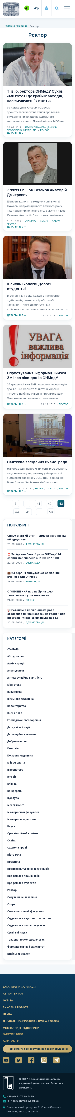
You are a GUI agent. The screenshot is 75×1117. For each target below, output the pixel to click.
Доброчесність (17, 741)
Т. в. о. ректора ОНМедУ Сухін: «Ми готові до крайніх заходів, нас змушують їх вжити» (35, 96)
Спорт (11, 904)
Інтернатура (15, 769)
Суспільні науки (17, 932)
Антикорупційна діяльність (24, 677)
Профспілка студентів (21, 130)
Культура (31, 221)
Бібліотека (14, 684)
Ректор (44, 130)
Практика (13, 861)
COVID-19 (12, 649)
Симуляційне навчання (22, 897)
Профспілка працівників (41, 127)
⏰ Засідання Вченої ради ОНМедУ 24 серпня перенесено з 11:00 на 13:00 (34, 556)
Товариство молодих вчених (25, 939)
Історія (12, 776)
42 (50, 504)
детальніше (15, 133)
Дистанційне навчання (21, 734)
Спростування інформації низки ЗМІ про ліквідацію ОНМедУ (36, 375)
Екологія (13, 748)
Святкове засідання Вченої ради (37, 462)
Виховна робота (15, 1007)
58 (51, 512)
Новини (22, 25)
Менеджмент (15, 805)
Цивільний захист (18, 953)
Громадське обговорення (24, 720)
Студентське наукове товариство (29, 918)
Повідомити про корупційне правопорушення (38, 1048)
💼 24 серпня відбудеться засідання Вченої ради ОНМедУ (33, 574)
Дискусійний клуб (18, 727)
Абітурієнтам (15, 656)
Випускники (14, 692)
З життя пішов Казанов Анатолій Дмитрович (37, 192)
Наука (44, 221)
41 (38, 504)
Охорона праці (17, 847)
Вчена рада (33, 562)
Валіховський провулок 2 (23, 1107)
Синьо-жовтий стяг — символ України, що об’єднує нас (37, 537)
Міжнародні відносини (21, 819)
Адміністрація (35, 544)
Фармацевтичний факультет (25, 946)
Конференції (15, 791)
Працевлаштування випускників (28, 869)
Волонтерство (16, 706)
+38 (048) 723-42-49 (20, 1096)
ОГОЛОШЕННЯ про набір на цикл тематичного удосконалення (30, 593)
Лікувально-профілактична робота (31, 1021)
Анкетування (15, 670)
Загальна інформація (19, 986)
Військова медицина (20, 699)
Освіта (56, 221)
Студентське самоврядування (26, 925)
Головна (10, 25)
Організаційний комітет (22, 833)
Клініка (12, 784)
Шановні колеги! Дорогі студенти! (29, 286)
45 (28, 512)
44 (17, 512)
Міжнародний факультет (23, 812)
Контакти (11, 1040)
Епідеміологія (16, 762)
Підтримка (14, 854)
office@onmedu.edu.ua (23, 1100)
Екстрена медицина (20, 755)
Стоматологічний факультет (25, 911)
